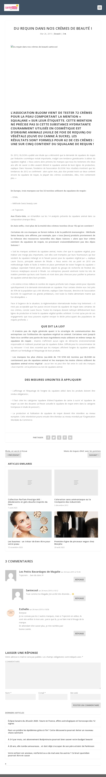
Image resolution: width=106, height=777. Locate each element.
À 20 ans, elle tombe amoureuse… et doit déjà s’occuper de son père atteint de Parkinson (51, 746)
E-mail (42, 693)
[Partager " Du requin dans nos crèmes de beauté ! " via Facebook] (48, 437)
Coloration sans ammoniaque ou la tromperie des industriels (72, 500)
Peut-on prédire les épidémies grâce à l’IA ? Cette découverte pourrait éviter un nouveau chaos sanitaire (50, 731)
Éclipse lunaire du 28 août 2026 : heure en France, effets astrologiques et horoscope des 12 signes (51, 722)
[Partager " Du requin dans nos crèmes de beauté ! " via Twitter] (53, 437)
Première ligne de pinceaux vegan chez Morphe (74, 542)
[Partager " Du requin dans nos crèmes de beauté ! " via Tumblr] (59, 437)
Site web (74, 693)
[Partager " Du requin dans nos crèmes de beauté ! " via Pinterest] (64, 437)
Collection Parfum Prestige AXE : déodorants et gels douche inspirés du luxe (28, 502)
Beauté (57, 33)
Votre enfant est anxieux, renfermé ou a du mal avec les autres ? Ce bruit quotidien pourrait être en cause (48, 754)
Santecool (32, 590)
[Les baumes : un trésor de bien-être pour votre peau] (30, 524)
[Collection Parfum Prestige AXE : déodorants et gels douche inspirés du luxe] (30, 483)
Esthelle (24, 609)
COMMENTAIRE (12, 661)
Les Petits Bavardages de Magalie (39, 571)
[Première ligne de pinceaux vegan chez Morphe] (76, 524)
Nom (8, 693)
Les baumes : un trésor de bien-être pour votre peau (29, 542)
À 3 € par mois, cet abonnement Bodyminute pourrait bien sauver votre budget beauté (50, 739)
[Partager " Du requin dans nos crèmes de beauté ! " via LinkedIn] (70, 437)
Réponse (79, 579)
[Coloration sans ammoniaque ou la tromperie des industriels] (76, 483)
